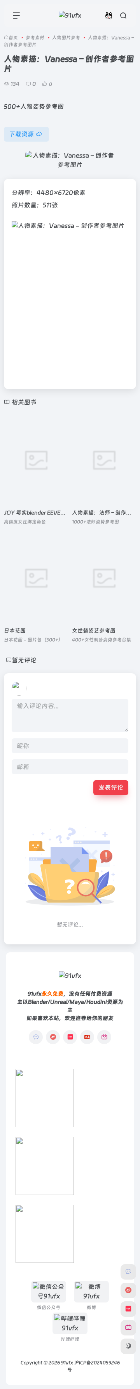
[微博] (53, 1037)
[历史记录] (109, 15)
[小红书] (70, 1037)
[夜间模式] (128, 1346)
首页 (13, 37)
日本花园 (15, 630)
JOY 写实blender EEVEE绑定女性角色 (50, 512)
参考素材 (35, 37)
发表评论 (110, 787)
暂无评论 (24, 660)
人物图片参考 (66, 37)
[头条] (87, 1037)
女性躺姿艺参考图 (94, 630)
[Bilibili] (104, 1037)
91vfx (67, 1362)
